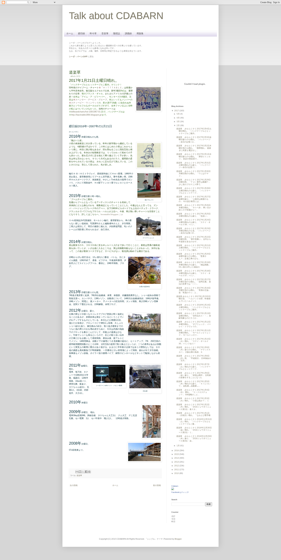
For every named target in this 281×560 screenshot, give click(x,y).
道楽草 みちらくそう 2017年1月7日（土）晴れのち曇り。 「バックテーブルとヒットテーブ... (193, 366)
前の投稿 (157, 485)
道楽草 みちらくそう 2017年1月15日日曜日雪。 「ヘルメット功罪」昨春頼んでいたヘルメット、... (193, 298)
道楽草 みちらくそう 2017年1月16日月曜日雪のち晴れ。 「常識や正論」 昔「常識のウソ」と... (193, 290)
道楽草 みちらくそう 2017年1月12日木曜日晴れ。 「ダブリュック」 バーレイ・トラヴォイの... (193, 324)
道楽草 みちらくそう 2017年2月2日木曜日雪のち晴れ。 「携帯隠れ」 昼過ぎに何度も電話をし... (193, 148)
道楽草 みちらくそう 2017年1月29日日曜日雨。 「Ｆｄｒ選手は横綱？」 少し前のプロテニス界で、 (193, 182)
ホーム (69, 33)
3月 (178, 121)
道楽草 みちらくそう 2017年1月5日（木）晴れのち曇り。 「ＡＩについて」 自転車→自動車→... (193, 383)
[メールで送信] (77, 471)
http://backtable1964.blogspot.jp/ (86, 115)
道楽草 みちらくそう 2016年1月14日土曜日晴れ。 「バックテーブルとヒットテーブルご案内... (193, 307)
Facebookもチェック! (180, 492)
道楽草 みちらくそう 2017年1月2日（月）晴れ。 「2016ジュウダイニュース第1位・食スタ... (193, 406)
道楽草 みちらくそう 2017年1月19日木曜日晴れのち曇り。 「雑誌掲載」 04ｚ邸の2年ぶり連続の (193, 264)
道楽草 (79, 475)
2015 (176, 454)
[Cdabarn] (172, 489)
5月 (178, 114)
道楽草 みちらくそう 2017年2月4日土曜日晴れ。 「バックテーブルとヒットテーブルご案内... (193, 131)
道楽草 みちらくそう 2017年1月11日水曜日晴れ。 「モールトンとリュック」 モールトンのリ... (193, 332)
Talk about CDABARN (116, 15)
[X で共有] (83, 471)
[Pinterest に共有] (89, 471)
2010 (176, 473)
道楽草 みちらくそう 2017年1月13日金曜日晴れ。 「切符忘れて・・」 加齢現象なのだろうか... (193, 315)
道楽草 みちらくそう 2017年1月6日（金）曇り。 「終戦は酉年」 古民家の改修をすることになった (193, 375)
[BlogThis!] (80, 471)
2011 (176, 469)
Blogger (178, 539)
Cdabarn (174, 486)
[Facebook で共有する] (86, 471)
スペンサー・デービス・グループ (91, 99)
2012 (176, 466)
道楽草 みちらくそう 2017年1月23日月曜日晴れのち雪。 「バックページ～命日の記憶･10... (193, 230)
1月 (178, 445)
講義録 (128, 33)
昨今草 (93, 33)
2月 (178, 125)
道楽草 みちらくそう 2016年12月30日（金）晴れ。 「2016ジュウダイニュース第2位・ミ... (194, 430)
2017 (176, 110)
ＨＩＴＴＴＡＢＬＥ (112, 87)
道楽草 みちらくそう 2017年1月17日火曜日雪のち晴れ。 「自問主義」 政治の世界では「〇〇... (193, 281)
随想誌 (116, 33)
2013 (176, 462)
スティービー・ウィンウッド (85, 103)
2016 (176, 450)
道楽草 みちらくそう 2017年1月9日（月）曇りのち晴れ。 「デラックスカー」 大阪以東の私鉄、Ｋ (193, 349)
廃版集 (140, 33)
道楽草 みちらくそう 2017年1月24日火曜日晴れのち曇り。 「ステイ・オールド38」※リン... (193, 222)
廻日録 (81, 33)
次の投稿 (74, 485)
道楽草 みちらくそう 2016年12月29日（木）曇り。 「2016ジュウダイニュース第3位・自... (194, 438)
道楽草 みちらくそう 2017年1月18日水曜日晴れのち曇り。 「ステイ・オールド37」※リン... (193, 273)
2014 (176, 458)
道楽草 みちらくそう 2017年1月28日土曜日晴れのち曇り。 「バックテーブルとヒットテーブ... (193, 190)
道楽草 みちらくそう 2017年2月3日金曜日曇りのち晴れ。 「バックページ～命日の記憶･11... (193, 139)
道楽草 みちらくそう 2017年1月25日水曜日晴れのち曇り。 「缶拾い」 (193, 215)
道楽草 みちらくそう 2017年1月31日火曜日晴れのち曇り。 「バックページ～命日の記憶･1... (193, 165)
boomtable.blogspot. (110, 214)
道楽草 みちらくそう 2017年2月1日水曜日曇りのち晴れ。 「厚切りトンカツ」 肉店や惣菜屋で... (193, 156)
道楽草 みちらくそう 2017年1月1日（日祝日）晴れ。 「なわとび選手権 (193, 414)
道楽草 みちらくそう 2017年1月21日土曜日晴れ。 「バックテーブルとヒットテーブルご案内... (193, 247)
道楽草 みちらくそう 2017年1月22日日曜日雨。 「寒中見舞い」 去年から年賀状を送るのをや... (193, 239)
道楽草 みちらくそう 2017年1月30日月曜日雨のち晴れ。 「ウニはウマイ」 (193, 173)
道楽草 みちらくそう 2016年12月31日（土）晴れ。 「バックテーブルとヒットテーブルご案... (194, 421)
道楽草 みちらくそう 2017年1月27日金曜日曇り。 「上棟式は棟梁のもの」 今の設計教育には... (193, 199)
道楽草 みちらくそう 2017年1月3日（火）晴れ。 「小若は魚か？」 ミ (192, 399)
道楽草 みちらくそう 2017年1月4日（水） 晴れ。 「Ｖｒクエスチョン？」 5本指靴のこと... (192, 392)
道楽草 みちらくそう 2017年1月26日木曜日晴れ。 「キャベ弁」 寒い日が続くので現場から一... (193, 207)
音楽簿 (104, 33)
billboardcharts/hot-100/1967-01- (87, 111)
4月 (178, 118)
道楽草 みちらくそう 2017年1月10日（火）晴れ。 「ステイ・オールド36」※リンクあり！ (193, 341)
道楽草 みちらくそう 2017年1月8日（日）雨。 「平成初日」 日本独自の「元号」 (193, 358)
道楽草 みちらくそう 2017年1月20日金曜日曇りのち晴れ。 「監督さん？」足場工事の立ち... (193, 256)
